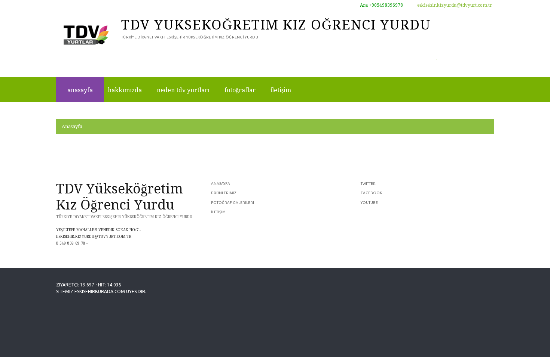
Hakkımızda (125, 90)
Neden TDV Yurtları (183, 90)
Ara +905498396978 (381, 5)
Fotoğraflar (240, 90)
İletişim (281, 90)
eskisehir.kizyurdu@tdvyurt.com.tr (454, 5)
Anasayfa (80, 90)
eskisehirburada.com (99, 291)
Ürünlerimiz (223, 193)
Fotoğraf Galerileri (232, 203)
